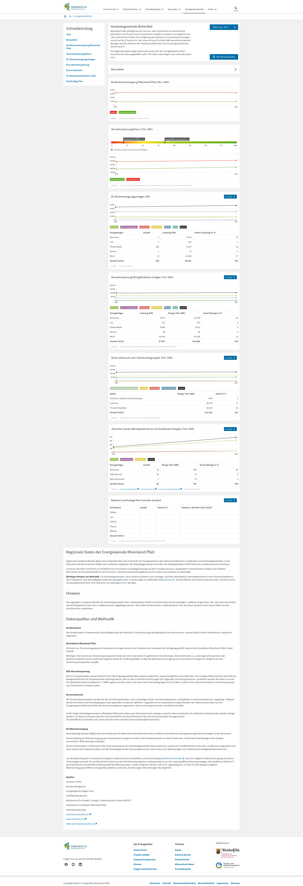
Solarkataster (182, 859)
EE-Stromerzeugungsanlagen (80, 59)
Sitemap (235, 883)
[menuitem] (109, 9)
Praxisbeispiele (183, 868)
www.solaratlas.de (148, 489)
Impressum (222, 883)
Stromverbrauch (74, 70)
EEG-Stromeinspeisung (77, 64)
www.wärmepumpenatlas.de (169, 489)
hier (170, 579)
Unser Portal (140, 849)
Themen (179, 844)
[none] (110, 9)
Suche (178, 849)
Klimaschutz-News (184, 864)
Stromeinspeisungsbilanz (78, 53)
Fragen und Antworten (145, 868)
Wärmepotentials (173, 758)
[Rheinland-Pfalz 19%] (123, 142)
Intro (68, 34)
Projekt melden (141, 854)
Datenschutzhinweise (184, 883)
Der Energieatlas (143, 844)
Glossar (138, 864)
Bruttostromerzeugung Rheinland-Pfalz (83, 47)
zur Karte (228, 196)
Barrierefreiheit (206, 883)
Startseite (155, 883)
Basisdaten (71, 39)
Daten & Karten (183, 854)
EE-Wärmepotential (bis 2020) (81, 75)
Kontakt (167, 883)
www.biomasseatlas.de (128, 489)
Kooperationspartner (145, 859)
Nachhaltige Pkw (74, 81)
